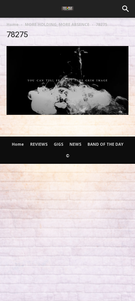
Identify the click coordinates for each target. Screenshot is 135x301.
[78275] (67, 112)
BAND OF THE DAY (105, 144)
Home (13, 24)
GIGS (58, 144)
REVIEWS (39, 144)
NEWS (75, 144)
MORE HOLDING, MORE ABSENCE (57, 24)
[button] (126, 9)
